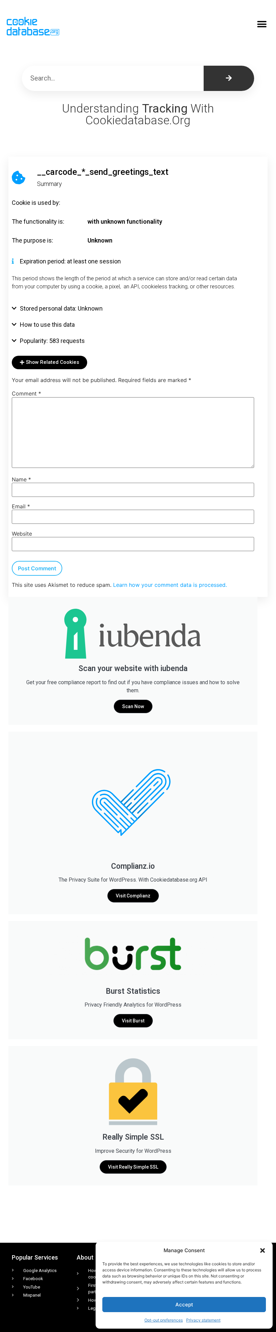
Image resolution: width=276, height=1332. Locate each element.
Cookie (21, 202)
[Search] (229, 78)
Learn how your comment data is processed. (170, 584)
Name (21, 479)
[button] (262, 1250)
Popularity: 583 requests (52, 340)
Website (22, 533)
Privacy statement (203, 1320)
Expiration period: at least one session (70, 261)
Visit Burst (133, 1020)
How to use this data (47, 324)
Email (21, 506)
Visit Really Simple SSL (133, 1167)
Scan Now (133, 706)
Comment (26, 393)
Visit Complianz (133, 895)
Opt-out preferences (163, 1320)
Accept (184, 1304)
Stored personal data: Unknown (61, 308)
